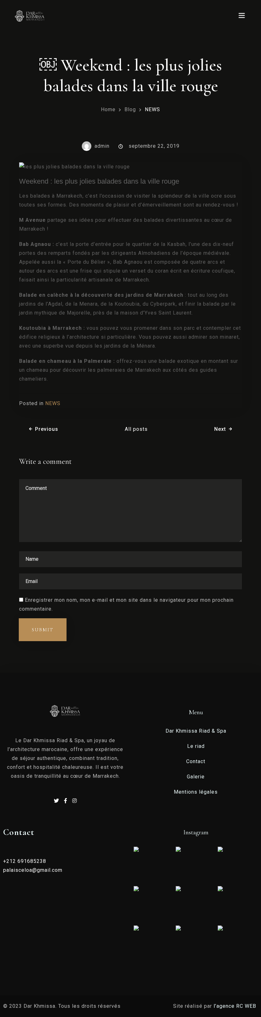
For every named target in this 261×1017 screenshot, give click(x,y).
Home (108, 109)
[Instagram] (74, 801)
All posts (136, 429)
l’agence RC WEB (236, 1006)
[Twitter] (57, 801)
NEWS (52, 403)
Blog (130, 109)
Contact (195, 761)
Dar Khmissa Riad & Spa (196, 731)
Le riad (196, 746)
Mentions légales (196, 792)
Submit (42, 630)
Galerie (196, 777)
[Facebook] (66, 801)
